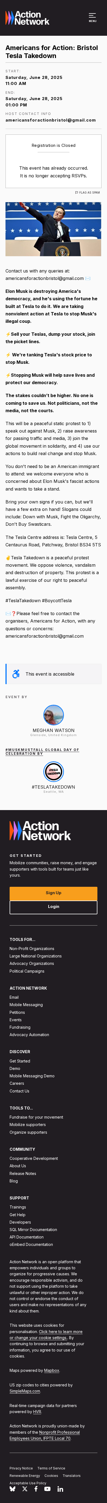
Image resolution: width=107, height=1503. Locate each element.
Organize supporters (28, 1132)
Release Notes (23, 1173)
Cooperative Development (34, 1158)
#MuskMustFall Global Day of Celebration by (42, 752)
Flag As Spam (89, 192)
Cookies (51, 1476)
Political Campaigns (27, 971)
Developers (20, 1222)
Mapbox (51, 1370)
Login (53, 906)
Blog (14, 1181)
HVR (37, 1411)
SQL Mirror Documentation (33, 1229)
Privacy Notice (21, 1468)
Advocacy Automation (29, 1035)
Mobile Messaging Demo (32, 1076)
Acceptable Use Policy (28, 1483)
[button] (93, 20)
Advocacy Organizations (32, 963)
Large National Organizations (36, 956)
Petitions (17, 1012)
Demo (15, 1068)
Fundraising (20, 1027)
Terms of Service (51, 1468)
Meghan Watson (54, 730)
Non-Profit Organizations (32, 948)
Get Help (18, 1214)
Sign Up (53, 892)
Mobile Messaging (26, 1005)
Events (16, 1019)
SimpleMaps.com (25, 1391)
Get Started (20, 1061)
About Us (18, 1166)
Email (14, 997)
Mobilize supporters (28, 1124)
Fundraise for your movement (36, 1117)
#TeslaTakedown (53, 787)
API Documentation (27, 1237)
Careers (17, 1083)
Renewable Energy (25, 1476)
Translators (72, 1476)
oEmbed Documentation (31, 1244)
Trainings (18, 1207)
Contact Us (19, 1091)
